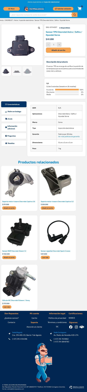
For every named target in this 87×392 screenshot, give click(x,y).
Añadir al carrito (58, 50)
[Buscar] (74, 14)
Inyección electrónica (26, 20)
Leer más (45, 257)
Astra (16, 20)
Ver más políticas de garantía (69, 136)
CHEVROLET (9, 20)
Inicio (1, 20)
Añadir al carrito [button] (9, 208)
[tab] (14, 104)
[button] (39, 28)
